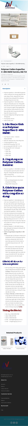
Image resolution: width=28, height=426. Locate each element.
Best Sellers (10, 347)
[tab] (14, 89)
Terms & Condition (5, 390)
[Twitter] (5, 84)
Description (6, 88)
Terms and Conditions (6, 402)
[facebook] (11, 423)
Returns (3, 386)
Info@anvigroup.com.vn (6, 376)
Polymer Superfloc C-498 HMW (13, 79)
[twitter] (14, 423)
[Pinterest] (8, 84)
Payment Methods (5, 398)
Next (9, 66)
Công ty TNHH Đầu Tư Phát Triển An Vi (14, 294)
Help (2, 410)
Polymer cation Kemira (9, 76)
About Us (3, 384)
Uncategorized (7, 61)
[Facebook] (2, 84)
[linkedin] (17, 423)
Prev (4, 66)
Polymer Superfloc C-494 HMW (10, 77)
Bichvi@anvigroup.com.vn (7, 374)
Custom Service (4, 388)
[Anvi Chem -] (9, 5)
